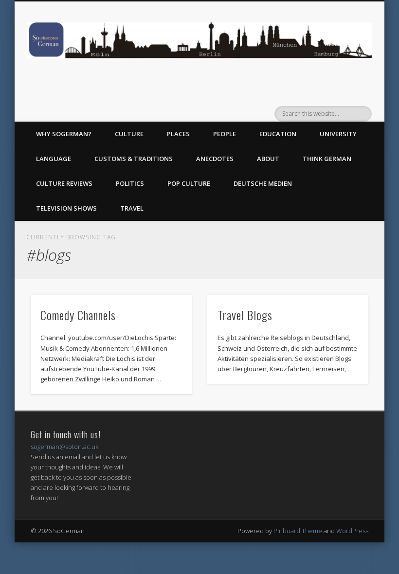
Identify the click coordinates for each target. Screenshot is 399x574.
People (224, 133)
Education (277, 133)
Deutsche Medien (263, 183)
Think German (327, 158)
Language (53, 158)
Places (178, 133)
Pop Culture (188, 183)
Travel (132, 208)
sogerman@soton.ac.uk (64, 446)
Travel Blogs (245, 314)
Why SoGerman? (63, 133)
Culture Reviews (64, 183)
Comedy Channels (78, 314)
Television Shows (66, 208)
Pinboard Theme (297, 530)
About (268, 158)
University (338, 133)
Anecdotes (215, 158)
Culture (129, 133)
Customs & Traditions (133, 158)
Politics (130, 183)
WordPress (352, 530)
